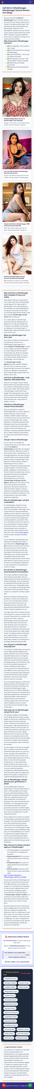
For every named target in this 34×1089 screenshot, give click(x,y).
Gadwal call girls (23, 987)
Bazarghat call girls (22, 1038)
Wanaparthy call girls (11, 1025)
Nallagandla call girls (11, 978)
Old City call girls (9, 1029)
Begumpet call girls (10, 1021)
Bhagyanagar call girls (11, 991)
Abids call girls (9, 1038)
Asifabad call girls (10, 995)
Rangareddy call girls (11, 1004)
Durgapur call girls (10, 987)
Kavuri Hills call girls (23, 1033)
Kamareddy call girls (10, 1000)
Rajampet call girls (10, 1008)
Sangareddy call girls (11, 1017)
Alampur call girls (24, 983)
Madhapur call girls (23, 1029)
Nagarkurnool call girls (11, 1012)
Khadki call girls (9, 1033)
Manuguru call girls (10, 983)
